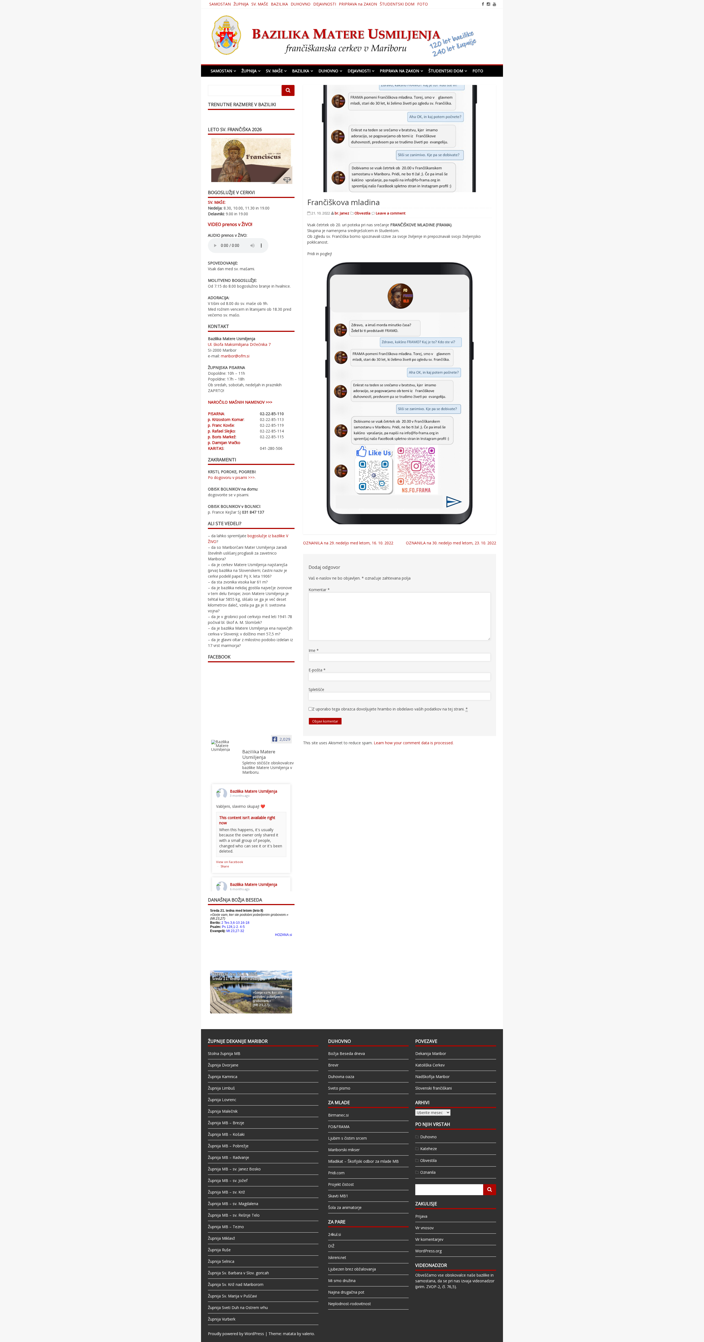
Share (225, 866)
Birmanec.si (338, 1115)
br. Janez (342, 213)
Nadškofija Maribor (432, 1076)
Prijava (421, 1216)
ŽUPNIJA (241, 4)
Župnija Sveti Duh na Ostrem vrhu (238, 1307)
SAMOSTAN (220, 4)
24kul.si (334, 1234)
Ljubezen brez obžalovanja (352, 1269)
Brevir (333, 1065)
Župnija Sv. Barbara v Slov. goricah (238, 1272)
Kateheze (428, 1148)
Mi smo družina (342, 1280)
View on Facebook (229, 862)
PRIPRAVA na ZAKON (358, 4)
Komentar (319, 589)
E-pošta (317, 670)
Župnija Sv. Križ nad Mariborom (235, 1284)
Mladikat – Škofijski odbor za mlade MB (363, 1161)
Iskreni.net (337, 1257)
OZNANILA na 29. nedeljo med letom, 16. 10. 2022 (348, 542)
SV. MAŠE (259, 4)
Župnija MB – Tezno (226, 1226)
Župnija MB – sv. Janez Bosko (234, 1169)
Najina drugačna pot (346, 1292)
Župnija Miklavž (221, 1238)
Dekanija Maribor (430, 1053)
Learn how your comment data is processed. (413, 742)
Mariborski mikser (344, 1149)
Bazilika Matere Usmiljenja (253, 791)
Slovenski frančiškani (433, 1088)
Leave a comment (390, 213)
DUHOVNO (300, 4)
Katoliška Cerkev (430, 1065)
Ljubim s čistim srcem (347, 1138)
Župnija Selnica (221, 1261)
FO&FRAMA (339, 1126)
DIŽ (331, 1246)
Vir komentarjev (429, 1239)
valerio (308, 1333)
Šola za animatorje (345, 1207)
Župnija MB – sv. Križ (226, 1192)
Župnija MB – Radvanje (228, 1157)
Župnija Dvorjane (223, 1065)
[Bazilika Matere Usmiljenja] (224, 745)
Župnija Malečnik (223, 1111)
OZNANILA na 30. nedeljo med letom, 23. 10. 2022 (451, 542)
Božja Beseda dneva (346, 1053)
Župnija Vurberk (221, 1319)
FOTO (422, 4)
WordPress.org (428, 1250)
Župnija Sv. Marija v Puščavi (232, 1296)
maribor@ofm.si (235, 356)
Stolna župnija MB (224, 1053)
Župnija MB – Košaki (226, 1134)
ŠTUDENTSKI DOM (397, 4)
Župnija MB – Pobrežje (228, 1145)
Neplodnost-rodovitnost (349, 1303)
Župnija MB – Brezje (226, 1122)
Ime (314, 650)
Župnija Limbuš (221, 1088)
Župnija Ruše (219, 1249)
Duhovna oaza (341, 1076)
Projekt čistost (341, 1184)
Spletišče (316, 689)
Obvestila (362, 213)
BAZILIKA (279, 4)
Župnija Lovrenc (222, 1099)
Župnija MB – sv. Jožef (228, 1180)
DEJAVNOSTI (324, 4)
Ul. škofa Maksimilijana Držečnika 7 (239, 344)
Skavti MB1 (338, 1195)
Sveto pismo (339, 1088)
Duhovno (428, 1136)
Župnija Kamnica (222, 1076)
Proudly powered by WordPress (236, 1333)
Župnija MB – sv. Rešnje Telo (234, 1215)
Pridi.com (336, 1172)
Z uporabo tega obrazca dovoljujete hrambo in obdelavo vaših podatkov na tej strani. (390, 709)
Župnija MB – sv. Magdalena (233, 1203)
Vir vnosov (424, 1227)
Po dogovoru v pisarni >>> (231, 477)
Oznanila (428, 1172)
